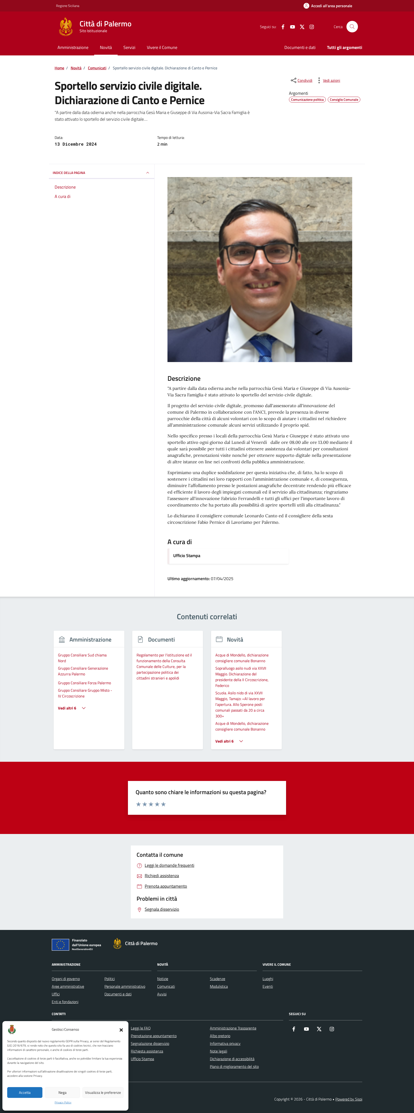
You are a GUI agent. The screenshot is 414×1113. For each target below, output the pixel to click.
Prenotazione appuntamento (154, 1036)
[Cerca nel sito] (352, 26)
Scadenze (217, 979)
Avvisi (162, 994)
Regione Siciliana (67, 5)
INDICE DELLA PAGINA (69, 172)
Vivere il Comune (162, 47)
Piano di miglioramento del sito (234, 1066)
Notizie (162, 979)
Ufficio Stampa (186, 555)
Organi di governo (66, 979)
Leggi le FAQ (141, 1028)
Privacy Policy (63, 1102)
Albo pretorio (220, 1036)
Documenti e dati (300, 47)
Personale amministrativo (124, 986)
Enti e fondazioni (65, 1002)
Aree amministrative (68, 986)
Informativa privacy (225, 1043)
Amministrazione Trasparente (233, 1028)
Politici (109, 979)
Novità (106, 47)
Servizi (129, 47)
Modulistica (219, 986)
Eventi (268, 986)
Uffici (56, 994)
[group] (89, 693)
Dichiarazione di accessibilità (232, 1059)
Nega (62, 1092)
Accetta (25, 1092)
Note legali (218, 1051)
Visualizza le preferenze (103, 1092)
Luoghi (268, 979)
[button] (121, 1029)
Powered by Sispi (348, 1099)
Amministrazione (73, 47)
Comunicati (166, 986)
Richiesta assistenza (147, 1051)
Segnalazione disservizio (150, 1043)
